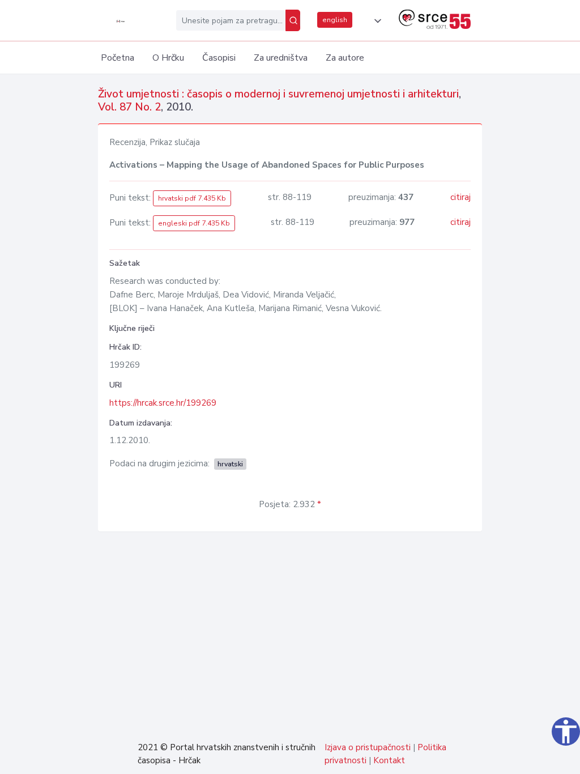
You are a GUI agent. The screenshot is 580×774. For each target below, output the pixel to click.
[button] (375, 21)
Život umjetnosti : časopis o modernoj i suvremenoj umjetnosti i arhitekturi (278, 94)
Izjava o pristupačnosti (368, 747)
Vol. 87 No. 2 (129, 107)
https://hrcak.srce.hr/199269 (162, 403)
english (334, 19)
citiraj (460, 197)
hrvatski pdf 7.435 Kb (192, 198)
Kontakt (389, 760)
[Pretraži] (292, 20)
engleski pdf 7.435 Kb (194, 223)
